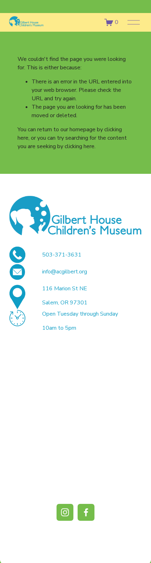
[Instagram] (65, 512)
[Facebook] (86, 512)
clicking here (79, 146)
